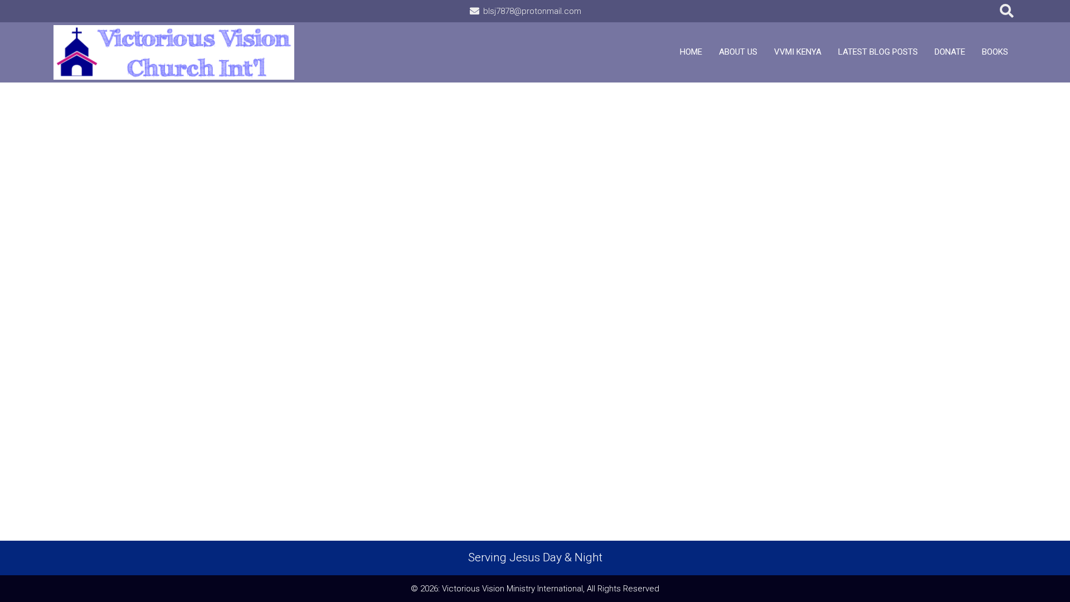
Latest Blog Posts (878, 52)
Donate (950, 52)
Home (691, 52)
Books (995, 52)
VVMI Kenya (797, 52)
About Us (738, 52)
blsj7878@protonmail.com (532, 11)
